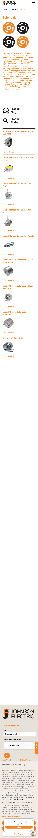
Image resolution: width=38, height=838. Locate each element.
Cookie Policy (18, 799)
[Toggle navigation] (33, 3)
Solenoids (22, 10)
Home (6, 10)
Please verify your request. (13, 740)
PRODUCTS (25, 760)
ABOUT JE (7, 760)
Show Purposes (19, 834)
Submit (7, 755)
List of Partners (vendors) (11, 816)
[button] (6, 10)
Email (6, 730)
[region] (19, 799)
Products (14, 10)
